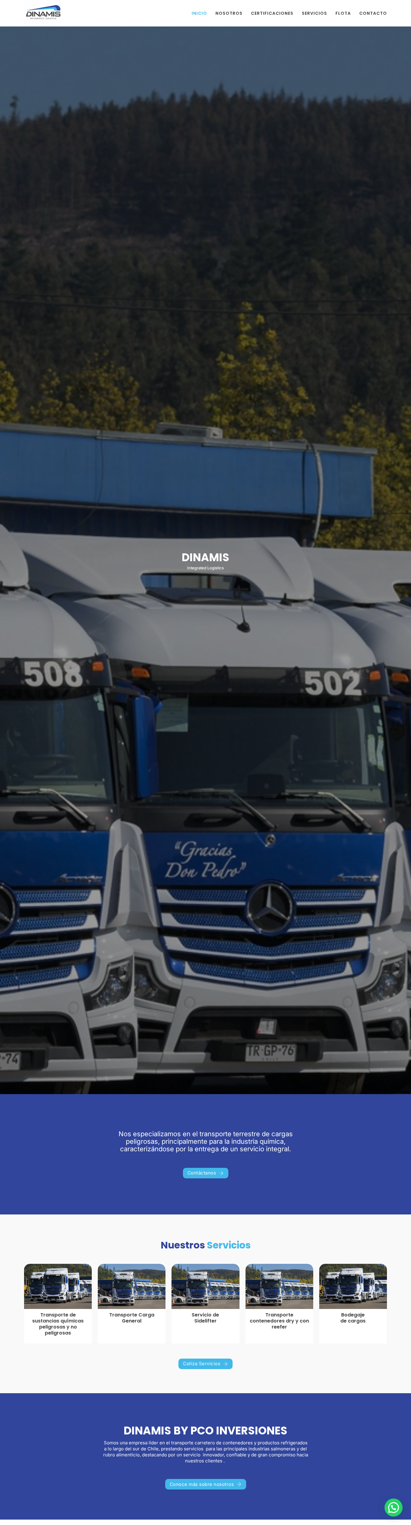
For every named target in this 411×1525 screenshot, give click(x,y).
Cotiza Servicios (201, 1363)
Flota (343, 13)
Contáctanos (201, 1173)
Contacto (373, 13)
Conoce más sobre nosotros (202, 1484)
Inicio (199, 13)
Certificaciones (272, 13)
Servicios (314, 13)
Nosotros (229, 13)
